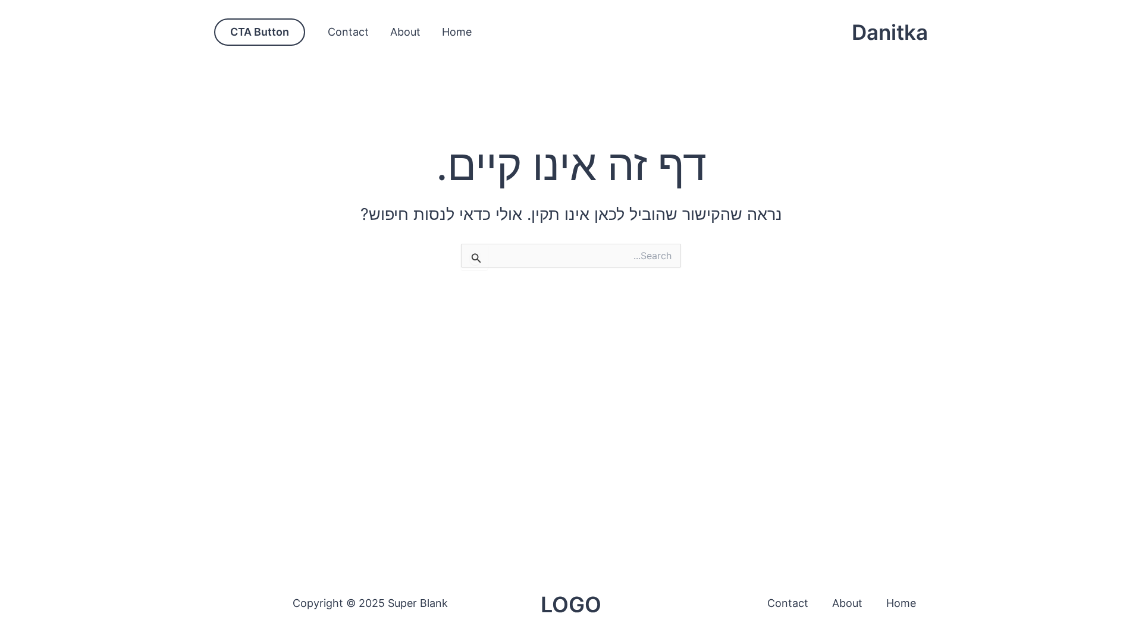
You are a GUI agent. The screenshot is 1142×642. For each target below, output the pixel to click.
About (405, 32)
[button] (259, 32)
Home (457, 32)
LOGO (571, 604)
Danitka (890, 32)
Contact (348, 32)
